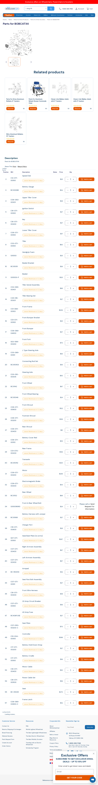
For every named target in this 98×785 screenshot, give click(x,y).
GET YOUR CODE (74, 777)
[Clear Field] (45, 8)
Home (5, 19)
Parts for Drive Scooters (38, 19)
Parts (10, 19)
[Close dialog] (93, 753)
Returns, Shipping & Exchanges (11, 729)
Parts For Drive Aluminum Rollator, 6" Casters (15, 100)
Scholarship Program (32, 748)
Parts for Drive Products (21, 19)
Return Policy (22, 167)
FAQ (27, 726)
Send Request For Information (89, 506)
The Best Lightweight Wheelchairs (36, 733)
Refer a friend (54, 734)
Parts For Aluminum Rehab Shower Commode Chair (37, 101)
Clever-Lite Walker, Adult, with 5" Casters (60, 100)
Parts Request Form (8, 739)
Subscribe (90, 727)
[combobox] (35, 8)
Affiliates (52, 731)
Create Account (7, 743)
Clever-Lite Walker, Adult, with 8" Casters (82, 100)
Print (14, 167)
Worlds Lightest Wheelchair (34, 729)
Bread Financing (7, 733)
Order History (6, 746)
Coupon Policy (54, 743)
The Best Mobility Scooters (34, 739)
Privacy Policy (54, 746)
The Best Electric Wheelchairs (35, 736)
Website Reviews (7, 736)
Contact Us (5, 726)
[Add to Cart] (10, 108)
